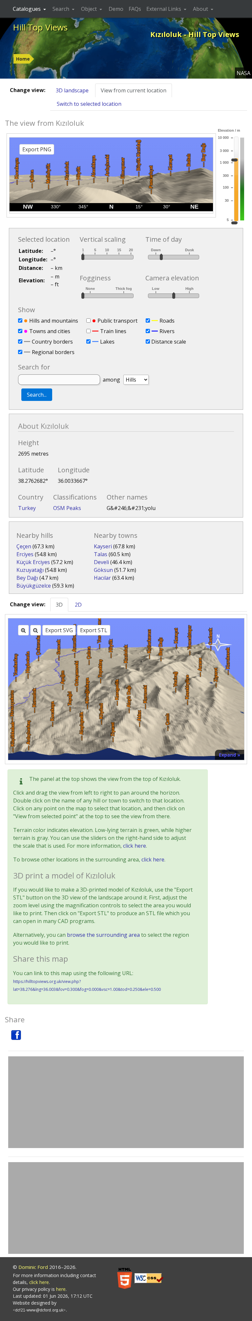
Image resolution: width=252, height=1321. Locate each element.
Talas (100, 554)
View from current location (133, 90)
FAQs (135, 8)
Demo (116, 8)
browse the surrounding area (103, 934)
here (61, 1289)
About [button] (201, 8)
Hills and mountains (53, 320)
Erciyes (24, 554)
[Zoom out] (35, 630)
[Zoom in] (23, 630)
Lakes (107, 341)
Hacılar (102, 577)
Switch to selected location (89, 103)
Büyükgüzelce (33, 585)
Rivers (167, 331)
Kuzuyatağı (30, 570)
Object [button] (89, 8)
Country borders (52, 341)
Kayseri (103, 546)
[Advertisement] (126, 1102)
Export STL (93, 630)
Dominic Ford (33, 1267)
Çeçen (23, 546)
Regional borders (53, 352)
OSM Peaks (67, 508)
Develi (101, 562)
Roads (167, 320)
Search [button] (61, 8)
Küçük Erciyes (33, 562)
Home (23, 59)
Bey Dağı (27, 577)
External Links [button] (164, 8)
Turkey (27, 508)
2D (78, 604)
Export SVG (59, 630)
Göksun (103, 570)
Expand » (229, 755)
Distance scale (168, 341)
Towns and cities (49, 331)
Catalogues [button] (27, 8)
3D (59, 604)
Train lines (113, 331)
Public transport (117, 320)
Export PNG (36, 149)
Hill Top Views (40, 27)
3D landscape (72, 90)
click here (134, 845)
